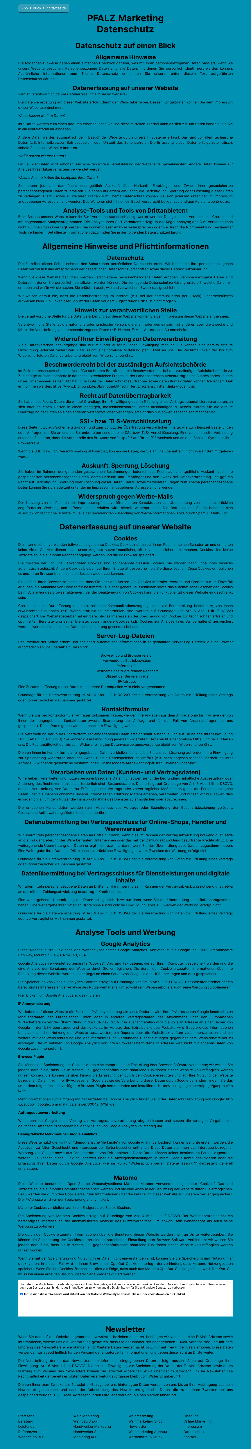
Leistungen (27, 1426)
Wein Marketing (86, 1416)
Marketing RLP (85, 1437)
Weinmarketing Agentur (147, 1432)
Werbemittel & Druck (145, 1437)
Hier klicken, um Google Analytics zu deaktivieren (59, 995)
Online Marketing (198, 1421)
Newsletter (137, 1426)
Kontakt (190, 1437)
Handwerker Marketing (92, 1426)
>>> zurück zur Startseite (43, 8)
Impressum (193, 1426)
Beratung (25, 1421)
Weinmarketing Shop (145, 1421)
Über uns (191, 1416)
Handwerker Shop (88, 1432)
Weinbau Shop (85, 1421)
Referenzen (27, 1432)
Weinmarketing (140, 1416)
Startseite (26, 1416)
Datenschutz (194, 1432)
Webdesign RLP (31, 1437)
